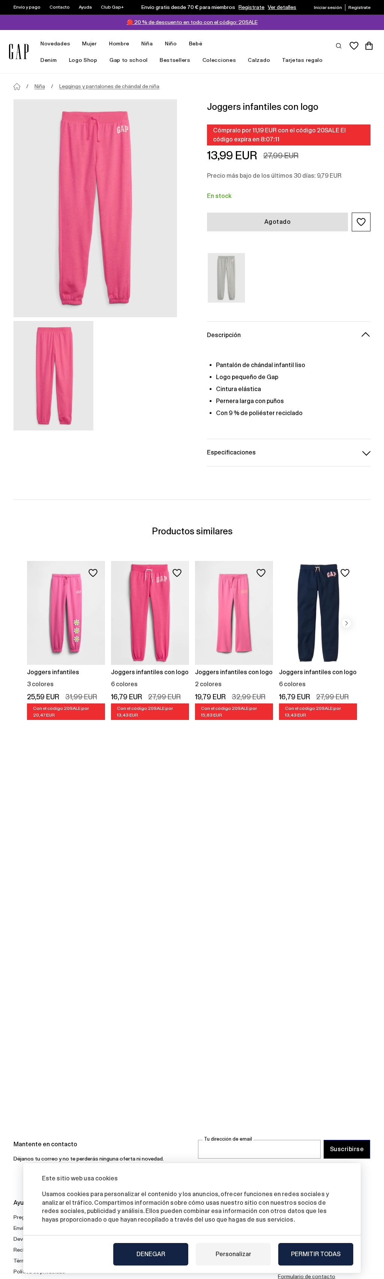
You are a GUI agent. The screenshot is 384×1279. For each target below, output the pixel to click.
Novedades (55, 43)
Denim (48, 60)
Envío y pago (27, 7)
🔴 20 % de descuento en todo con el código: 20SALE (192, 22)
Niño (171, 43)
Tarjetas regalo (302, 60)
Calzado (259, 60)
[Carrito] (369, 45)
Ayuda (85, 7)
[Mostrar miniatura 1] (53, 375)
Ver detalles (282, 7)
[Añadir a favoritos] (93, 573)
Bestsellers (175, 60)
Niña (147, 43)
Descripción (224, 335)
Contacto (60, 7)
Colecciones (219, 60)
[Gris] (226, 277)
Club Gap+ (112, 7)
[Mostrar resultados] (339, 45)
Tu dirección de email (228, 1139)
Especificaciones (231, 452)
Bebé (195, 43)
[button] (361, 222)
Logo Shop (83, 60)
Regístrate (251, 7)
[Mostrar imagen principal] (95, 208)
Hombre (119, 43)
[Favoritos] (354, 45)
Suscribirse (347, 1149)
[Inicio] (17, 86)
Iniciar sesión (328, 7)
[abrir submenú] (74, 43)
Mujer (89, 43)
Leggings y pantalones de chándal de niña (109, 86)
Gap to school (129, 60)
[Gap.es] (18, 51)
